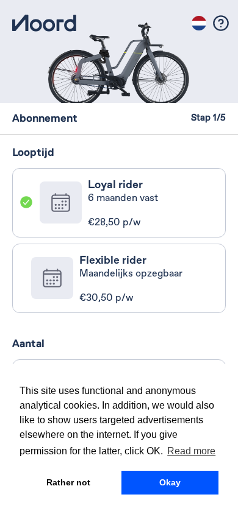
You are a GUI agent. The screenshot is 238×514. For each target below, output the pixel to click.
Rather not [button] (68, 482)
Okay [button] (170, 482)
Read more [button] (191, 451)
